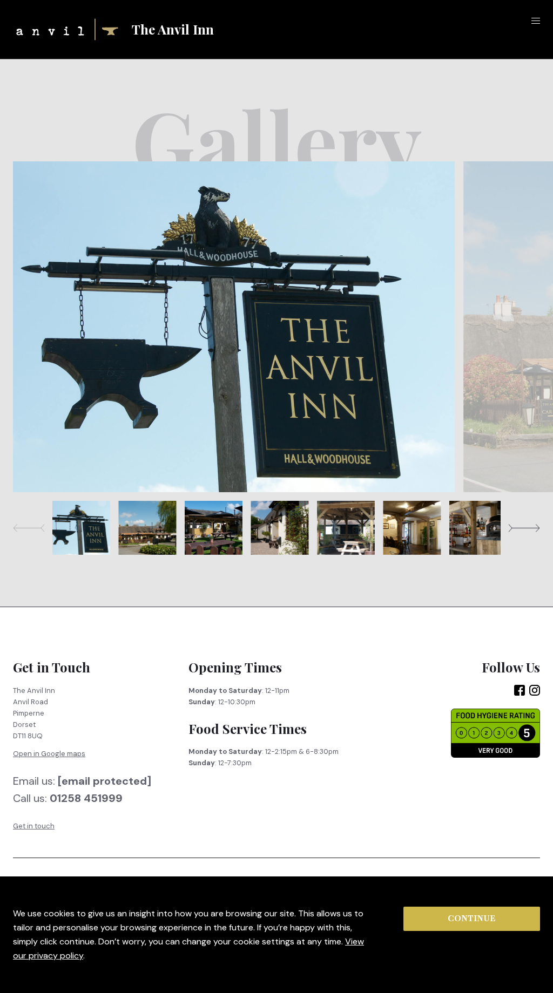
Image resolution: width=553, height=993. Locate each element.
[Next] (524, 528)
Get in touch (34, 826)
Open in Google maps (49, 753)
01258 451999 (86, 799)
